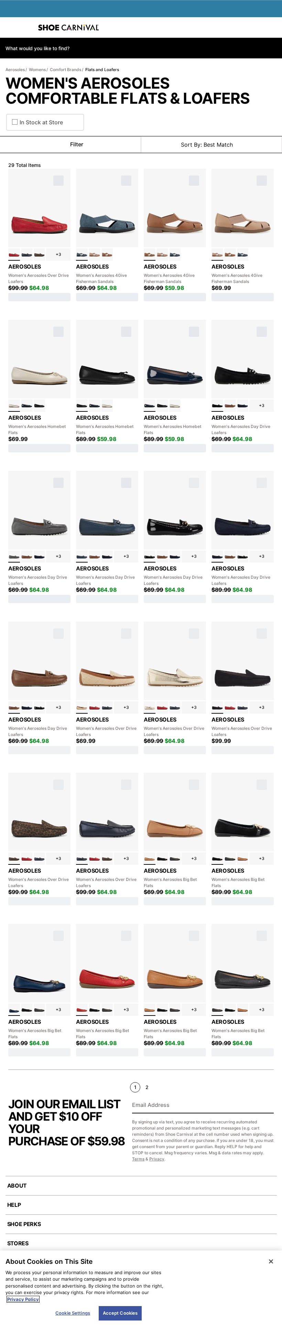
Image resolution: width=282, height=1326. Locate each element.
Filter (76, 144)
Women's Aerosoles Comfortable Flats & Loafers (128, 91)
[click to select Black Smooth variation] (39, 405)
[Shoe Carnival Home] (68, 27)
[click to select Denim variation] (82, 254)
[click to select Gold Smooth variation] (149, 707)
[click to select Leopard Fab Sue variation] (39, 254)
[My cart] (273, 27)
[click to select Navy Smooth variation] (14, 1010)
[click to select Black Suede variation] (217, 707)
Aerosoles (15, 69)
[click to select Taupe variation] (94, 254)
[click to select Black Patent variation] (149, 557)
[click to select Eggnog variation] (14, 405)
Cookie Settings (72, 1313)
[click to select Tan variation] (107, 254)
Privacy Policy (23, 1299)
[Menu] (10, 27)
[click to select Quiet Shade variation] (14, 557)
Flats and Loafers (102, 69)
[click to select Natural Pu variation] (149, 858)
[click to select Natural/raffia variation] (82, 707)
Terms (138, 1158)
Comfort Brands (65, 69)
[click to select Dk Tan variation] (230, 405)
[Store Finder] (26, 27)
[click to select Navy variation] (27, 254)
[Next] (270, 1087)
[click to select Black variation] (217, 405)
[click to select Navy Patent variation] (27, 405)
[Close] (271, 1261)
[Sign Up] (266, 1105)
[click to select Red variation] (82, 1010)
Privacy (156, 1158)
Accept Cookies (120, 1313)
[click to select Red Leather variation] (14, 254)
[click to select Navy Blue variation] (82, 557)
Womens (37, 69)
